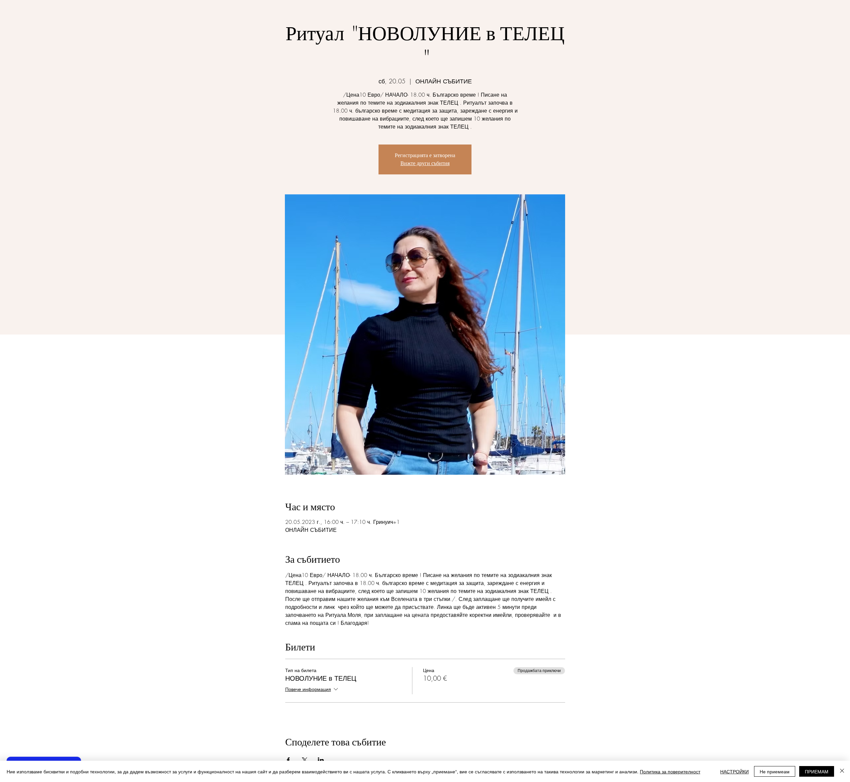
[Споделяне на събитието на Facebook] (288, 760)
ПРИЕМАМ (816, 771)
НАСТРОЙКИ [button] (734, 771)
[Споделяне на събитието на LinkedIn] (321, 760)
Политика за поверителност (670, 771)
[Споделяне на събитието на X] (304, 760)
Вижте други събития (425, 163)
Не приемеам (775, 771)
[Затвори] (842, 771)
